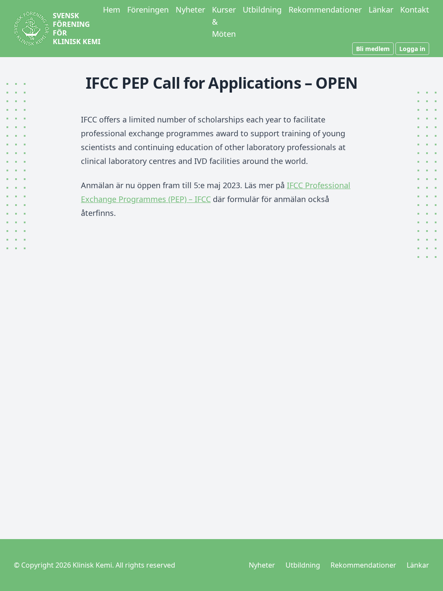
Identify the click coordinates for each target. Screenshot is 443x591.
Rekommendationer (325, 9)
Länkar (381, 9)
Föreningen (148, 9)
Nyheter (190, 9)
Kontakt (414, 9)
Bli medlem (373, 49)
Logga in (412, 49)
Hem (111, 9)
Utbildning (262, 9)
